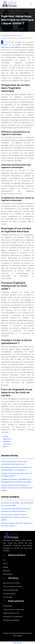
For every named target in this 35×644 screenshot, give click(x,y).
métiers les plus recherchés (16, 94)
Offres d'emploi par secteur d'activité (12, 35)
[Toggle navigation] (31, 4)
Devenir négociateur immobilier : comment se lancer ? (7, 441)
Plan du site (17, 643)
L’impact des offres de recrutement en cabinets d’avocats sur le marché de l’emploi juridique (17, 487)
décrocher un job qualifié (10, 47)
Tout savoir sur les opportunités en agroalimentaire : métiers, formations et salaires (15, 517)
